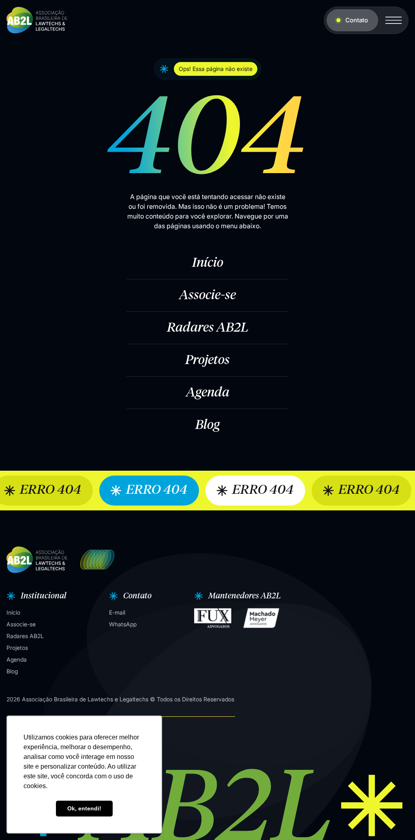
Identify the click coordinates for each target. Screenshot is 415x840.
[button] (35, 595)
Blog (207, 425)
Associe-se (207, 295)
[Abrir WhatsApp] (395, 819)
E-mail (117, 612)
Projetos (207, 360)
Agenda (207, 392)
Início (207, 263)
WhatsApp (123, 624)
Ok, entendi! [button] (84, 808)
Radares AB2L (207, 327)
